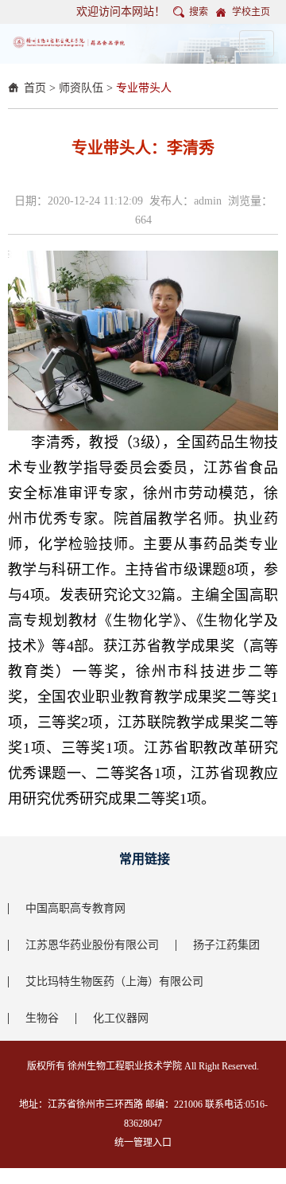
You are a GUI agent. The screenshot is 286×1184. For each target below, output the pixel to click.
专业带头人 (144, 88)
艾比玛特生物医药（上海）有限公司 (114, 981)
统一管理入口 (143, 1142)
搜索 (198, 12)
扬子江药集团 (226, 945)
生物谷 (42, 1018)
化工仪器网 (121, 1018)
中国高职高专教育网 (75, 908)
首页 (35, 88)
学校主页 (251, 12)
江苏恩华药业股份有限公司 (92, 945)
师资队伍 (81, 88)
